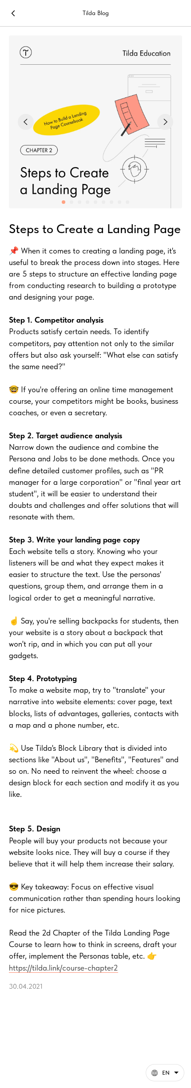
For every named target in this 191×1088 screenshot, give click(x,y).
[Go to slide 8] (119, 202)
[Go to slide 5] (95, 202)
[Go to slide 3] (79, 202)
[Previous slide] (26, 122)
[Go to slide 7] (111, 202)
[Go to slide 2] (71, 202)
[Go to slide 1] (63, 202)
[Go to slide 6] (103, 202)
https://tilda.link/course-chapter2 (63, 967)
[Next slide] (165, 122)
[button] (165, 1073)
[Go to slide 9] (127, 202)
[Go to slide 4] (87, 202)
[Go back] (13, 13)
